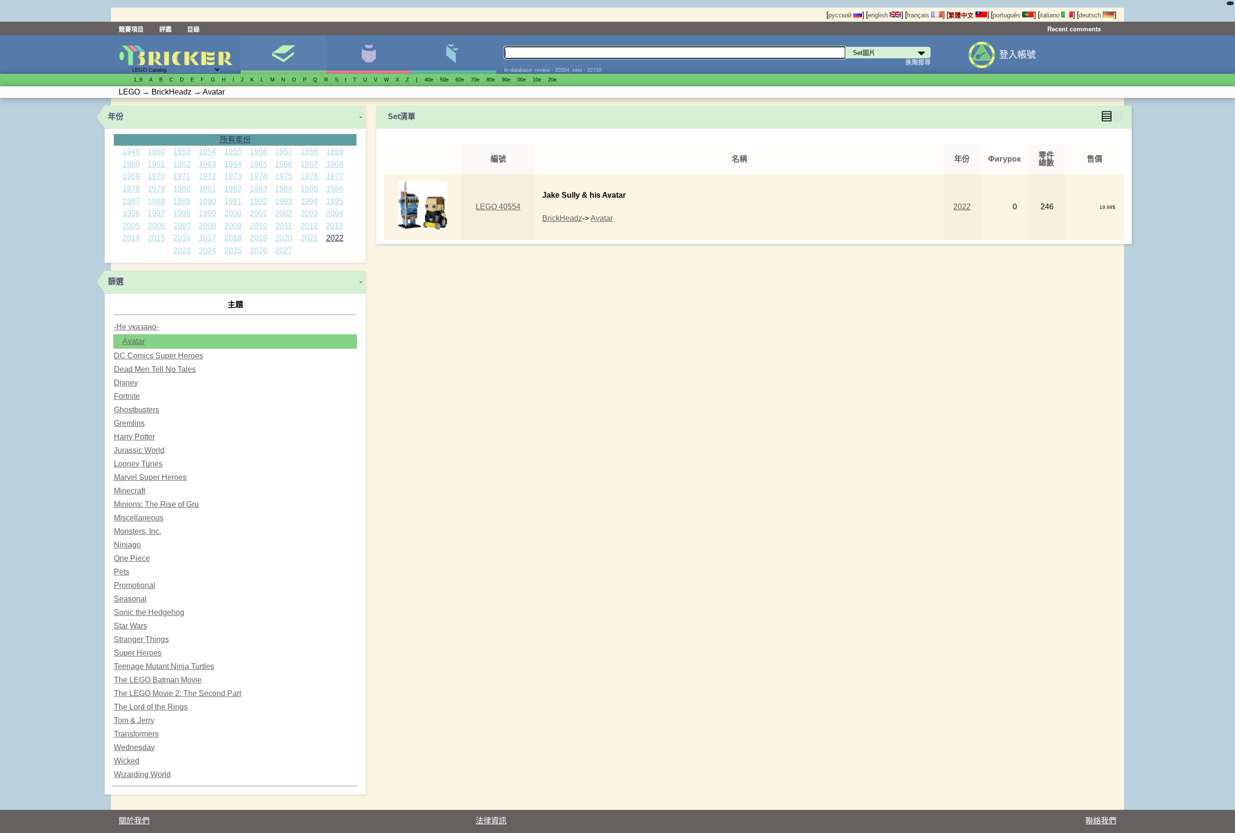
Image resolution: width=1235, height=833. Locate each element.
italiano (1050, 15)
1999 (207, 213)
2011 (283, 226)
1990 (207, 201)
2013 (334, 226)
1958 (309, 152)
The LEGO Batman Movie (158, 680)
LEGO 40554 (498, 207)
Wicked (126, 761)
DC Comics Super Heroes (158, 356)
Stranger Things (141, 639)
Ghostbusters (136, 410)
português (1007, 15)
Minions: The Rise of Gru (156, 504)
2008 (207, 226)
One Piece (132, 558)
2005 (131, 226)
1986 (334, 189)
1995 (334, 201)
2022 (334, 238)
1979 (156, 189)
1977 (334, 176)
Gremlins (129, 423)
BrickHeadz (562, 218)
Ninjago (127, 545)
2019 (258, 238)
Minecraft (129, 491)
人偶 (368, 54)
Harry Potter (134, 437)
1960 (131, 164)
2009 (233, 226)
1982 (233, 189)
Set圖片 (283, 54)
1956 (258, 152)
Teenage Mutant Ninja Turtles (164, 666)
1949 (131, 152)
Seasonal (130, 599)
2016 (182, 238)
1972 (207, 176)
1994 (309, 201)
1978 (131, 189)
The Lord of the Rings (151, 707)
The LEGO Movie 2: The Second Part (177, 693)
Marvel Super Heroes (150, 477)
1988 (156, 201)
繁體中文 (961, 15)
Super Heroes (138, 653)
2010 (258, 226)
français (919, 15)
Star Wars (130, 626)
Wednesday (134, 747)
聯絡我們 (1100, 821)
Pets (121, 572)
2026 (258, 250)
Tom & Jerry (134, 720)
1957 (283, 152)
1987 (131, 201)
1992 (258, 201)
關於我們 (134, 821)
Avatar (134, 341)
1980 (182, 189)
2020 (283, 238)
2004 (334, 213)
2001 (258, 213)
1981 (207, 189)
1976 (309, 176)
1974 (258, 176)
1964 (233, 164)
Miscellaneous (139, 518)
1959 (334, 152)
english (879, 15)
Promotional (134, 585)
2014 (131, 238)
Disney (126, 383)
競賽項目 (131, 29)
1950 (156, 152)
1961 (156, 164)
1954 (207, 152)
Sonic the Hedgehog (149, 612)
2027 (283, 250)
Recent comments (1074, 29)
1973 (233, 176)
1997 (156, 213)
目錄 (193, 29)
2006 (156, 226)
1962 (182, 164)
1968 (334, 164)
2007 (182, 226)
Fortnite (127, 396)
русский (840, 15)
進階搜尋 (918, 62)
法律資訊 (491, 821)
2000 (233, 213)
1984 (283, 189)
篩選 (116, 281)
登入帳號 (1017, 55)
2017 (207, 238)
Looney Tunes (138, 464)
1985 (309, 189)
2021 (309, 238)
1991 (233, 201)
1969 (131, 176)
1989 (182, 201)
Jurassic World (139, 450)
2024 (207, 250)
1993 (283, 201)
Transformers (136, 734)
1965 (258, 164)
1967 (309, 164)
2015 (156, 238)
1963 (207, 164)
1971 (182, 176)
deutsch (1091, 15)
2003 (309, 213)
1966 (283, 164)
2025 (233, 250)
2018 (233, 238)
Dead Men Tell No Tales (155, 369)
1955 (233, 152)
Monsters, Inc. (137, 531)
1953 (182, 152)
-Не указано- (136, 327)
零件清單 (453, 54)
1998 (182, 213)
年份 (116, 116)
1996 (131, 213)
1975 (283, 176)
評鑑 (165, 29)
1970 (156, 176)
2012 (309, 226)
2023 (182, 250)
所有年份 (235, 140)
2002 (283, 213)
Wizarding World (142, 774)
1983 (258, 189)
